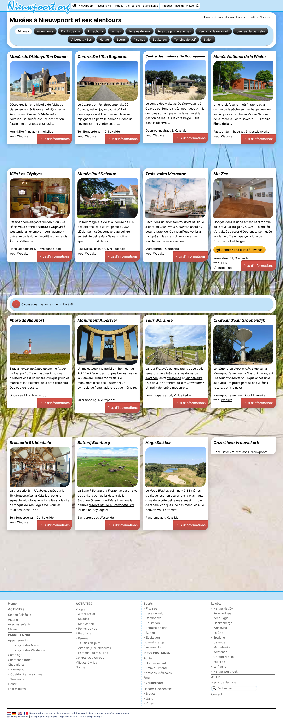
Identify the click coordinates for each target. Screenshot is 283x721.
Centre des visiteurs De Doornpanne (175, 56)
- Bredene (218, 637)
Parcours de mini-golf (214, 31)
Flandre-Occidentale (158, 689)
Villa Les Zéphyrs (26, 173)
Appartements (18, 640)
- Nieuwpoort (17, 669)
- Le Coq (217, 632)
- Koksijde (218, 661)
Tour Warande (159, 320)
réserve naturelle (111, 505)
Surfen (207, 39)
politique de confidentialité (44, 716)
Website (22, 136)
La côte (216, 603)
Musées (23, 31)
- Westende (16, 679)
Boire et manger (155, 642)
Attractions (95, 31)
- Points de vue (86, 628)
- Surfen (149, 632)
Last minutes (17, 689)
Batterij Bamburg (93, 442)
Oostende (249, 231)
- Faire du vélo (153, 613)
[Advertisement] (131, 156)
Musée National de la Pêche (239, 56)
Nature (104, 39)
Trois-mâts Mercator (165, 173)
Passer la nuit (104, 5)
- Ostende (218, 642)
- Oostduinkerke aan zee (25, 674)
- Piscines (150, 608)
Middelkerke (193, 378)
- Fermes (82, 638)
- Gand (148, 698)
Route (148, 658)
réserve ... (163, 123)
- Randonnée (152, 618)
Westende (16, 231)
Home (12, 603)
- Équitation (152, 623)
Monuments (45, 31)
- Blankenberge (221, 623)
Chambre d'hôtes (20, 660)
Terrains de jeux (139, 31)
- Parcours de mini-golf (92, 652)
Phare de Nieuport (27, 320)
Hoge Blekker (158, 442)
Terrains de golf (185, 39)
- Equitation (152, 637)
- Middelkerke (220, 647)
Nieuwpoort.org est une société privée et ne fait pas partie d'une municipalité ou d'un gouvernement (79, 713)
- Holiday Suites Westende (26, 650)
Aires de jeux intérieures (174, 31)
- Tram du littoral (155, 668)
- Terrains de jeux (88, 643)
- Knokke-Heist (221, 613)
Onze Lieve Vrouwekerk (236, 442)
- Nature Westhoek (224, 671)
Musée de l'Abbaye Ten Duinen (39, 56)
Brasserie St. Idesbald (30, 442)
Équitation (160, 39)
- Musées (82, 619)
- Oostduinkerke (222, 656)
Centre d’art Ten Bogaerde (102, 56)
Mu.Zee (220, 173)
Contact (216, 694)
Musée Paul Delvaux (96, 173)
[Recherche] (197, 6)
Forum (148, 677)
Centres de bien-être (250, 31)
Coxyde (82, 109)
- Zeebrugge (220, 618)
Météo (190, 5)
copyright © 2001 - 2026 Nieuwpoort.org (80, 716)
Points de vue (70, 31)
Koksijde (15, 119)
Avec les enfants (19, 624)
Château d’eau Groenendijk (239, 320)
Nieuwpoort (86, 5)
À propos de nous (223, 682)
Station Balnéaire (19, 614)
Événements (150, 5)
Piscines (139, 39)
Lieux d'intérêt (85, 614)
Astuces (13, 619)
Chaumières (16, 664)
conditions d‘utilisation (18, 716)
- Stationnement (155, 663)
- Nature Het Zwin (223, 608)
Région (179, 5)
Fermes (116, 31)
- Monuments (85, 623)
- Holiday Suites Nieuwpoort (27, 645)
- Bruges (150, 693)
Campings (15, 655)
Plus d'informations (55, 139)
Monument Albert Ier (97, 320)
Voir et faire (133, 5)
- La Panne (218, 666)
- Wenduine (219, 627)
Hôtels (12, 684)
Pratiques (167, 5)
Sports (121, 39)
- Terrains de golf (155, 627)
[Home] (74, 6)
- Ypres (149, 703)
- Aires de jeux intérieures (93, 648)
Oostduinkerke (257, 373)
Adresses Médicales (158, 673)
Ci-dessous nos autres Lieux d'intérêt (47, 304)
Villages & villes (81, 39)
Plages (119, 5)
